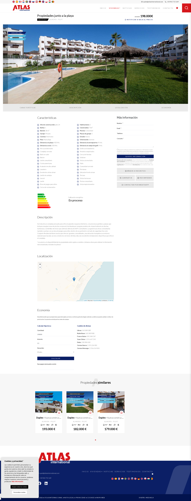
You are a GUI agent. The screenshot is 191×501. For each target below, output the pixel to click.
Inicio (103, 8)
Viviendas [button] (114, 8)
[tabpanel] (48, 412)
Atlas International (22, 7)
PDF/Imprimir (145, 178)
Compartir (126, 178)
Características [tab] (28, 107)
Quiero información (135, 156)
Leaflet (85, 300)
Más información (17, 481)
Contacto (168, 8)
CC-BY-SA (110, 300)
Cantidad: (40, 330)
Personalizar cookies (19, 492)
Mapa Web (100, 497)
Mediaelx (150, 497)
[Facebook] (40, 484)
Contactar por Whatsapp (136, 185)
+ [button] (40, 264)
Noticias (127, 8)
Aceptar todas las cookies (19, 487)
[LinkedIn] (47, 484)
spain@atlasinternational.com (153, 2)
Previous (5, 64)
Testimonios (153, 8)
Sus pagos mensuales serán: (46, 364)
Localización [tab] (121, 107)
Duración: (40, 348)
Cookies (91, 497)
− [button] (40, 267)
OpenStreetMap (97, 300)
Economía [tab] (166, 107)
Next (185, 64)
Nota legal (69, 497)
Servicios (140, 8)
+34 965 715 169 (173, 2)
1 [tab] (95, 439)
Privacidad (81, 497)
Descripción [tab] (75, 107)
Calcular (55, 358)
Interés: (40, 339)
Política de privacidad (132, 151)
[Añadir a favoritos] (59, 413)
